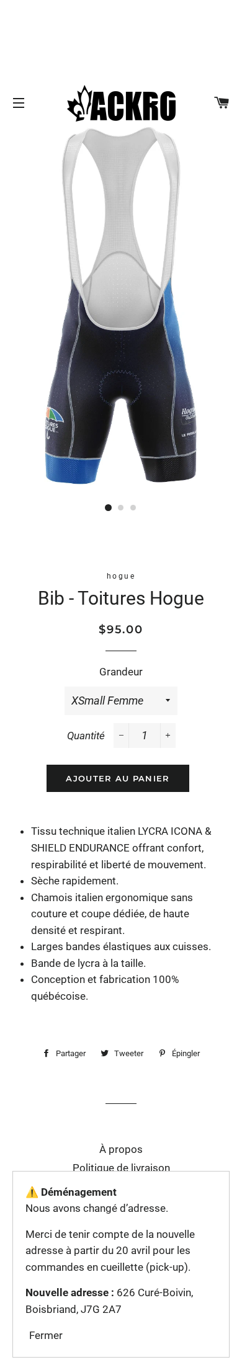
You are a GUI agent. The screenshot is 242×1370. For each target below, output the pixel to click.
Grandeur (121, 671)
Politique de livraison (121, 1168)
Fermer (46, 1335)
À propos (121, 1149)
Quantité (86, 735)
